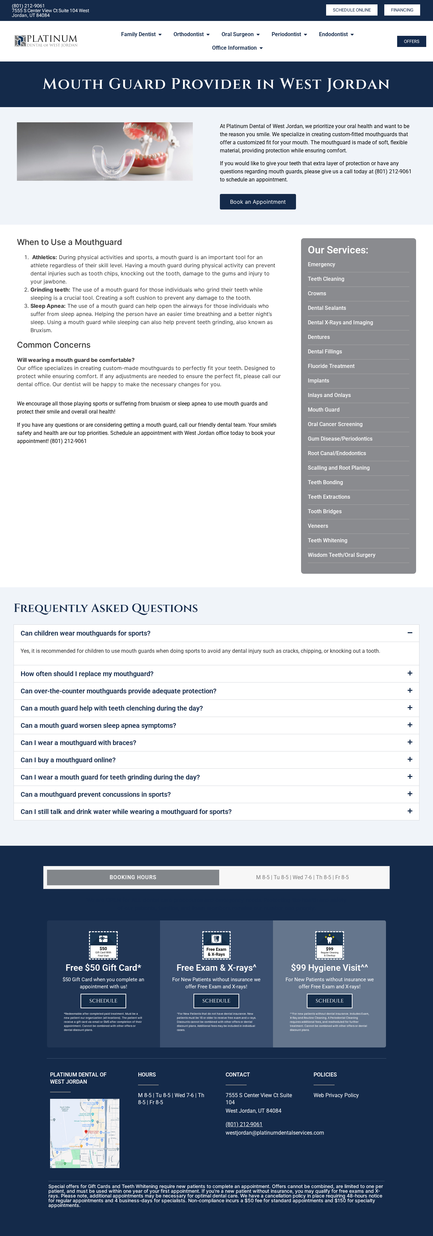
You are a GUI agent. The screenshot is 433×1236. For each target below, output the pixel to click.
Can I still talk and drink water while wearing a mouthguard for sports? (126, 812)
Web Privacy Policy (336, 1095)
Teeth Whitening (327, 540)
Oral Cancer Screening (335, 424)
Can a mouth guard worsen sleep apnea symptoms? (98, 725)
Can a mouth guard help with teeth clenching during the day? (112, 708)
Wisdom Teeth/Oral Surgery (341, 555)
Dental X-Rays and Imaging (340, 322)
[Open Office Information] (261, 48)
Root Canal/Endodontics (337, 453)
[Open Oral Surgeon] (258, 34)
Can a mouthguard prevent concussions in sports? (96, 794)
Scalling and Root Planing (339, 468)
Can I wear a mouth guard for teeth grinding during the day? (110, 777)
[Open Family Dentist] (160, 34)
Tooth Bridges (325, 511)
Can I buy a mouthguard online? (68, 760)
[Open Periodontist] (305, 34)
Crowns (317, 293)
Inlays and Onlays (329, 395)
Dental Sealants (327, 308)
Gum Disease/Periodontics (340, 439)
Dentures (319, 337)
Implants (318, 380)
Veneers (318, 526)
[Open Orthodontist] (208, 34)
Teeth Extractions (329, 497)
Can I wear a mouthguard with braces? (78, 743)
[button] (216, 633)
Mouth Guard (324, 409)
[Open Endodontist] (352, 34)
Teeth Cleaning (326, 279)
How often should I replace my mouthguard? (87, 674)
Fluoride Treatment (331, 366)
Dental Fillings (325, 351)
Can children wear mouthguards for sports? (86, 633)
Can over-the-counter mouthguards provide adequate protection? (118, 691)
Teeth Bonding (325, 482)
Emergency (321, 264)
